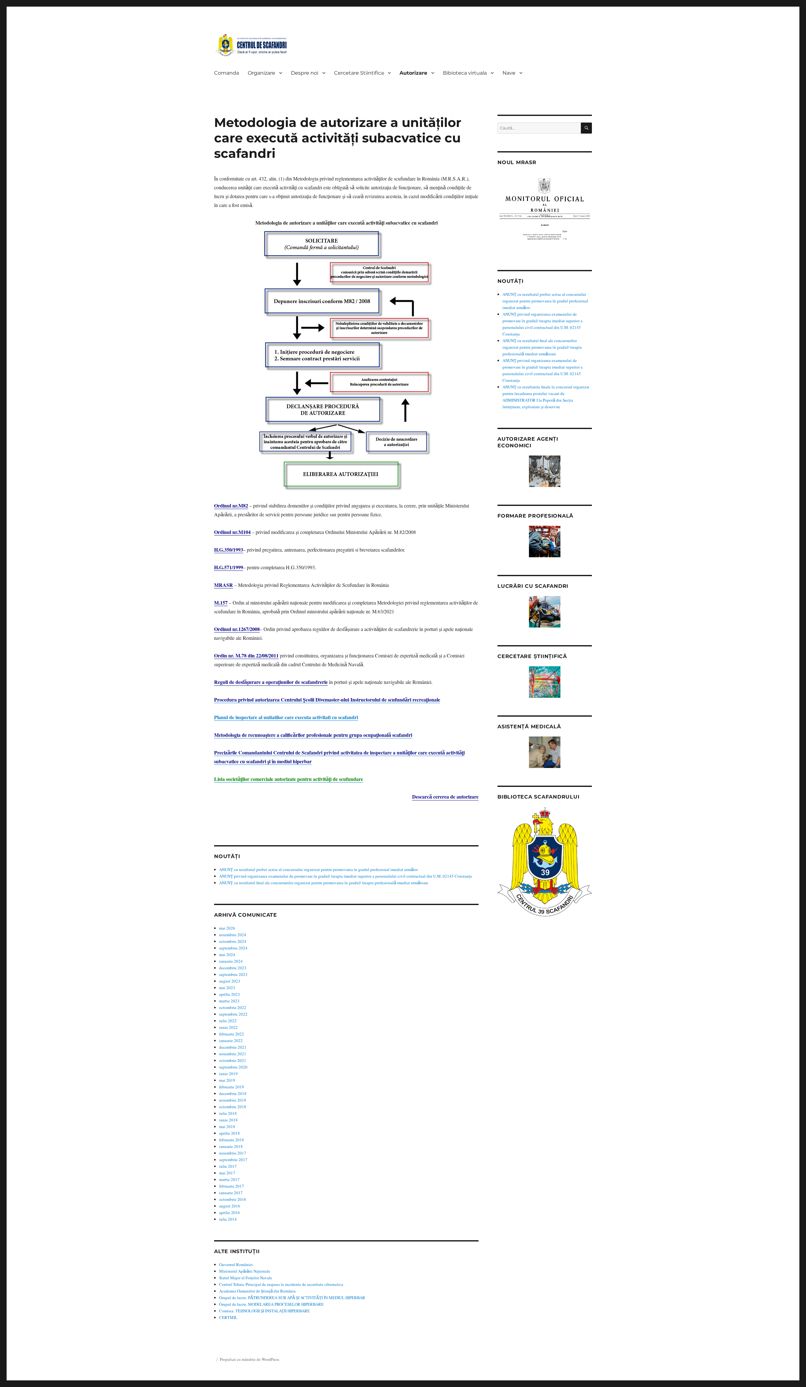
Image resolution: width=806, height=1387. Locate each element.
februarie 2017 (231, 1186)
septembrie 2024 (233, 948)
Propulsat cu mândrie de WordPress (249, 1359)
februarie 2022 (231, 1034)
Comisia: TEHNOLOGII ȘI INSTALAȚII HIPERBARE (264, 1311)
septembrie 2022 (233, 1014)
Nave (508, 73)
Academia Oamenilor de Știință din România (257, 1291)
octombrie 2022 (232, 1007)
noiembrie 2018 (232, 1100)
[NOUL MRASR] (544, 212)
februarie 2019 (231, 1087)
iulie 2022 (228, 1020)
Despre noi (304, 73)
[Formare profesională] (544, 541)
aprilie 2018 (229, 1133)
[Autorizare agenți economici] (544, 471)
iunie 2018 (228, 1120)
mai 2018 (227, 1126)
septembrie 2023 (233, 974)
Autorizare (413, 73)
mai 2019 (227, 1080)
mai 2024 (227, 954)
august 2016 (229, 1206)
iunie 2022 (228, 1027)
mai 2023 (227, 987)
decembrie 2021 (233, 1047)
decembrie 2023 (233, 968)
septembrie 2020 (233, 1067)
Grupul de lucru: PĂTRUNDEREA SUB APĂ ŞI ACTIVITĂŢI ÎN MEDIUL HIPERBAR (292, 1297)
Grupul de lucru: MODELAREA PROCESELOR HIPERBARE (271, 1304)
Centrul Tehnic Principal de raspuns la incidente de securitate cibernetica (281, 1284)
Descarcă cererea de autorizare (445, 796)
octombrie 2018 (232, 1106)
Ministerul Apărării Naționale (244, 1271)
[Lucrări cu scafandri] (544, 612)
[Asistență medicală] (544, 752)
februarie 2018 (231, 1140)
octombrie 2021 (232, 1060)
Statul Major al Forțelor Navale (245, 1278)
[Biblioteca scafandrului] (544, 862)
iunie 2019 (228, 1073)
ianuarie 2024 (231, 961)
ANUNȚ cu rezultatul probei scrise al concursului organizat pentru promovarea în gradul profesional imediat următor (318, 869)
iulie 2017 (228, 1166)
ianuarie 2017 (231, 1192)
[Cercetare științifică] (544, 682)
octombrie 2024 (232, 941)
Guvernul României (236, 1264)
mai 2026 (227, 928)
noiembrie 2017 (232, 1153)
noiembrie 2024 (232, 934)
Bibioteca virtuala (465, 73)
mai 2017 (227, 1173)
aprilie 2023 (229, 994)
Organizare (261, 73)
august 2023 (229, 981)
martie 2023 (229, 1001)
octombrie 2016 (232, 1199)
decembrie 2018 (233, 1093)
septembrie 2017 (233, 1159)
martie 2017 (229, 1179)
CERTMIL (228, 1317)
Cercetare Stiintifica (359, 73)
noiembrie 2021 (232, 1054)
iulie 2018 (228, 1113)
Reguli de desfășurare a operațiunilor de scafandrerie (271, 681)
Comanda (226, 73)
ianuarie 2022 (231, 1040)
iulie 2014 (228, 1219)
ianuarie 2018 (231, 1146)
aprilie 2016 (229, 1212)
